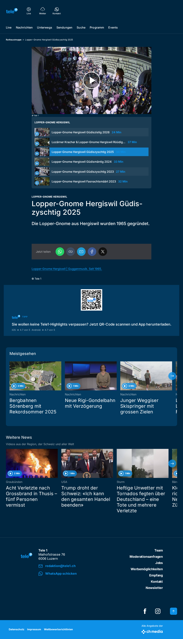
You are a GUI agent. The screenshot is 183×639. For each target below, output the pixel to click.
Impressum (34, 629)
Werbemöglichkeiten (147, 569)
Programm (97, 27)
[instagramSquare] (157, 611)
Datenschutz (16, 629)
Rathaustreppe (13, 39)
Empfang (156, 575)
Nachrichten (24, 27)
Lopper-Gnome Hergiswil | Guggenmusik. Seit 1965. (67, 268)
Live (9, 27)
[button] (70, 251)
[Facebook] (92, 251)
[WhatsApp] (60, 251)
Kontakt (157, 581)
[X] (102, 251)
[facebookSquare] (145, 611)
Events (113, 27)
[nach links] (11, 376)
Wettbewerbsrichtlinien (58, 629)
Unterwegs (44, 27)
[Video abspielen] (91, 80)
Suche (81, 27)
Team (158, 550)
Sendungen (64, 27)
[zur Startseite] (12, 10)
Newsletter (154, 588)
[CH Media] (152, 631)
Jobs (159, 563)
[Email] (81, 251)
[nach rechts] (172, 376)
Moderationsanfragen (146, 556)
